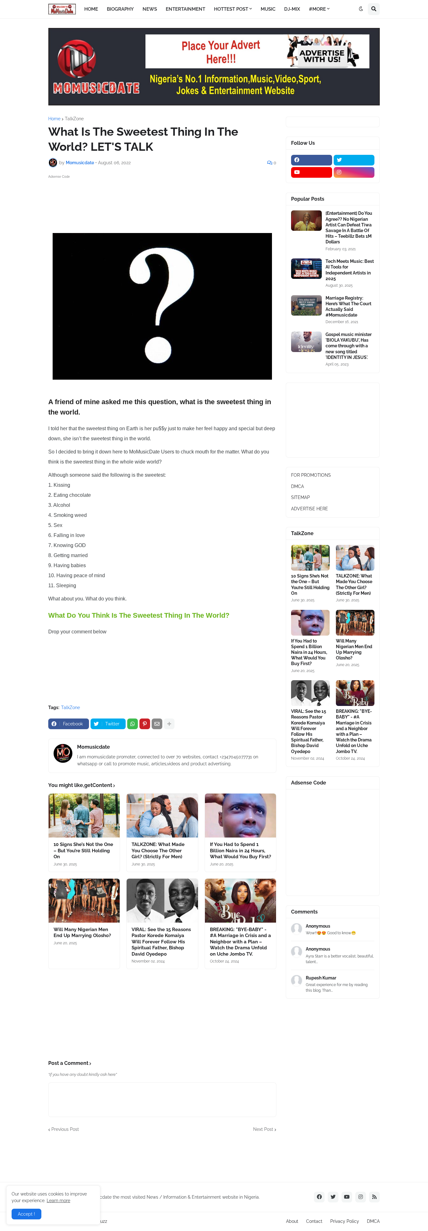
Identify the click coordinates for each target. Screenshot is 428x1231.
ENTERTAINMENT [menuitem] (185, 9)
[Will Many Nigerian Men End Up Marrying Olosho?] (84, 901)
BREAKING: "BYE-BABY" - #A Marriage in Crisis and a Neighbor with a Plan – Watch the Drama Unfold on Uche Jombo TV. (240, 942)
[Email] (157, 724)
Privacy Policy (344, 1221)
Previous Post (65, 1129)
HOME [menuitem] (91, 9)
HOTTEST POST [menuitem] (231, 9)
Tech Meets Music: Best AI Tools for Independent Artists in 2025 (350, 270)
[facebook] (311, 160)
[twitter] (354, 160)
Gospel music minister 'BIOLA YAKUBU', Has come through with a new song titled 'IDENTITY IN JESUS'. (349, 346)
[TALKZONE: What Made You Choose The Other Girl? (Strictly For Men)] (162, 816)
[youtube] (311, 172)
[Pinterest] (144, 724)
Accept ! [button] (26, 1214)
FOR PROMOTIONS (311, 475)
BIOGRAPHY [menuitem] (120, 9)
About (292, 1221)
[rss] (374, 1197)
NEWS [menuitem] (150, 9)
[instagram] (354, 172)
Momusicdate (93, 747)
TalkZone (74, 119)
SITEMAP (300, 497)
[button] (361, 9)
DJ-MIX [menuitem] (292, 9)
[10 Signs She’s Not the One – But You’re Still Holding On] (84, 816)
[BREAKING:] (240, 901)
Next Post (263, 1129)
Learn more (58, 1200)
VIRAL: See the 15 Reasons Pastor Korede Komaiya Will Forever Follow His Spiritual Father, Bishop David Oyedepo (161, 942)
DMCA (297, 486)
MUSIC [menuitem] (268, 9)
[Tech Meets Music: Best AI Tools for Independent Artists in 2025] (306, 268)
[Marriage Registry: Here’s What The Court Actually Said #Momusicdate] (306, 305)
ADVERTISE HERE (309, 508)
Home (54, 119)
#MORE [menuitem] (317, 9)
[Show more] (169, 724)
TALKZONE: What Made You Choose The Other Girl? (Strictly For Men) (158, 851)
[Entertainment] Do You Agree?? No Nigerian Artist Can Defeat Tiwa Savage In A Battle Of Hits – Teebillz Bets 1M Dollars (349, 227)
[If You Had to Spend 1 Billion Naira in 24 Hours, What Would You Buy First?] (240, 816)
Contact (314, 1221)
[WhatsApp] (132, 724)
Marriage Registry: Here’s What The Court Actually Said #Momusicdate (348, 307)
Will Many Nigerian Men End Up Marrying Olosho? (82, 933)
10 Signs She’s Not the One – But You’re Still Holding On (83, 851)
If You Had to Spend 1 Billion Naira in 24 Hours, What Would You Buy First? (240, 851)
